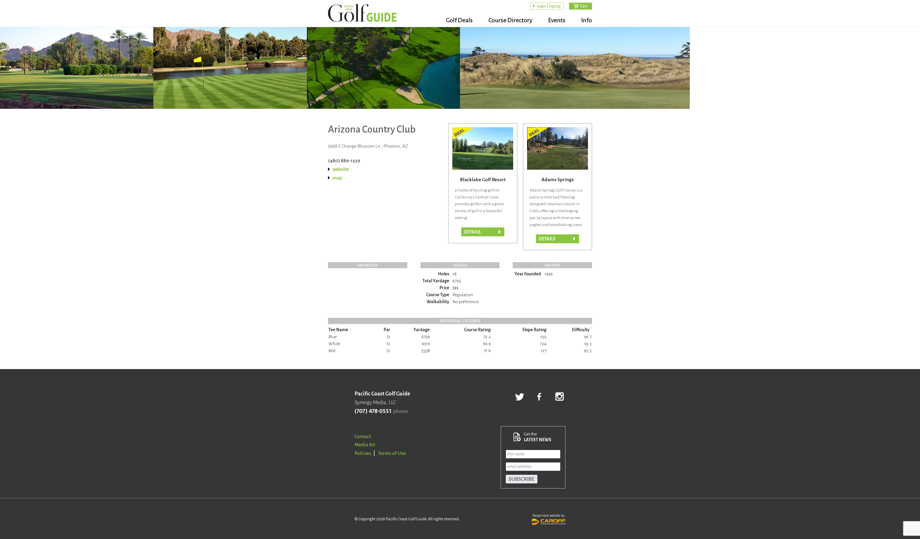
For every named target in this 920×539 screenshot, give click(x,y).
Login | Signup (549, 6)
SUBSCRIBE (522, 479)
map (337, 177)
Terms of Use (392, 453)
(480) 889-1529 (344, 160)
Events (556, 20)
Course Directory (510, 20)
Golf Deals (459, 20)
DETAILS (547, 239)
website (341, 169)
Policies (363, 453)
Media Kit (365, 444)
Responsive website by (548, 516)
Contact (363, 436)
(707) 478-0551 (373, 411)
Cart (583, 6)
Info (586, 20)
